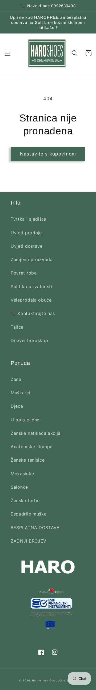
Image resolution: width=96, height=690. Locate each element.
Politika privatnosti (31, 286)
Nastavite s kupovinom (48, 154)
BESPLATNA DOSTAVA (35, 527)
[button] (7, 53)
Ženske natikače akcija (36, 433)
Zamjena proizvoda (32, 259)
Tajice (17, 327)
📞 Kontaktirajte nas (33, 313)
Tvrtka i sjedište (28, 219)
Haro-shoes (40, 680)
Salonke (19, 487)
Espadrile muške (28, 514)
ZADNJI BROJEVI (29, 541)
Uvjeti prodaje (26, 232)
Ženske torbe (25, 500)
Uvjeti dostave (27, 246)
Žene (16, 379)
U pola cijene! (26, 419)
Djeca (17, 406)
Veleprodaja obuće (31, 300)
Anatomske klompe (32, 446)
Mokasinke (22, 473)
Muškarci (20, 392)
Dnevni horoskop (29, 340)
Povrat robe (24, 273)
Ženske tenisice (28, 460)
